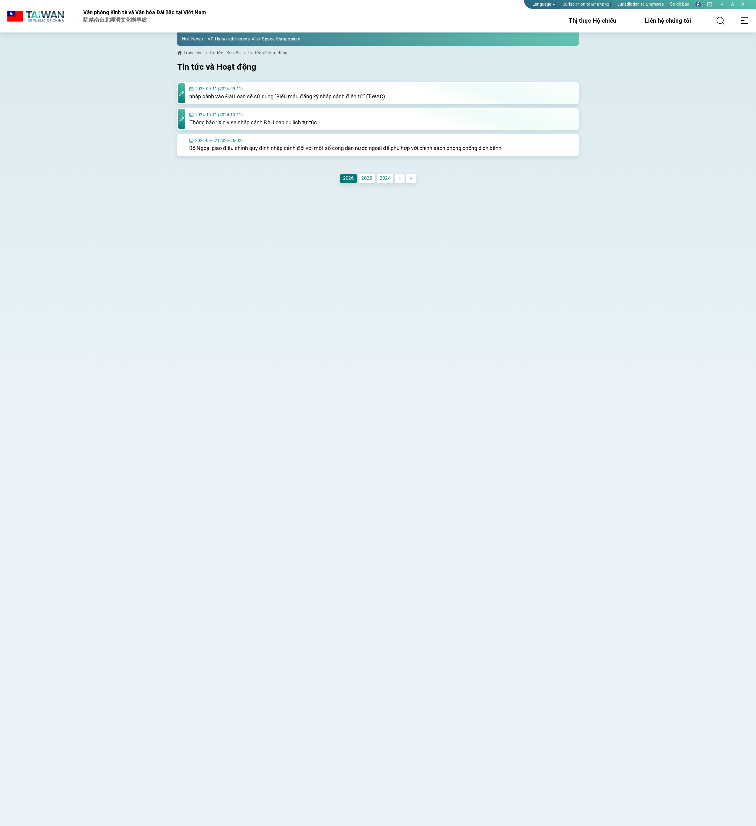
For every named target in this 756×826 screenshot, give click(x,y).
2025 (366, 178)
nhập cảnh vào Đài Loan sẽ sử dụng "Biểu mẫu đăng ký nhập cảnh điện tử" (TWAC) (287, 96)
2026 (348, 178)
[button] (186, 39)
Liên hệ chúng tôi (668, 20)
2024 (385, 178)
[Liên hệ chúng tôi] (709, 4)
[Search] (720, 20)
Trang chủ (193, 52)
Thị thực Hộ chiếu (592, 20)
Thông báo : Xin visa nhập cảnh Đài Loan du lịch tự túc (253, 122)
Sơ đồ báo (679, 4)
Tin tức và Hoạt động (267, 52)
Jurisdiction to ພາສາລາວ (586, 4)
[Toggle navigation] (744, 20)
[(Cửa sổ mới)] (698, 4)
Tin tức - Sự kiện (225, 52)
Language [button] (542, 4)
